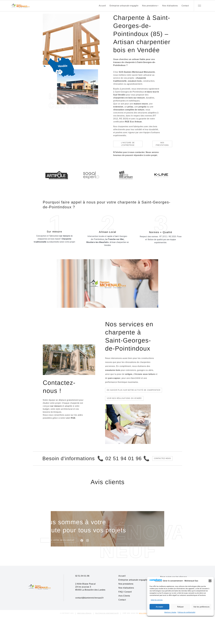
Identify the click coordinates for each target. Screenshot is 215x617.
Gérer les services (157, 600)
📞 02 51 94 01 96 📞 (123, 458)
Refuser (180, 607)
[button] (210, 581)
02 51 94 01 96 (82, 576)
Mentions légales (84, 613)
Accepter (159, 607)
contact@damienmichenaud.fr (89, 598)
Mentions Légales (170, 612)
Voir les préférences (201, 607)
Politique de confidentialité (186, 612)
